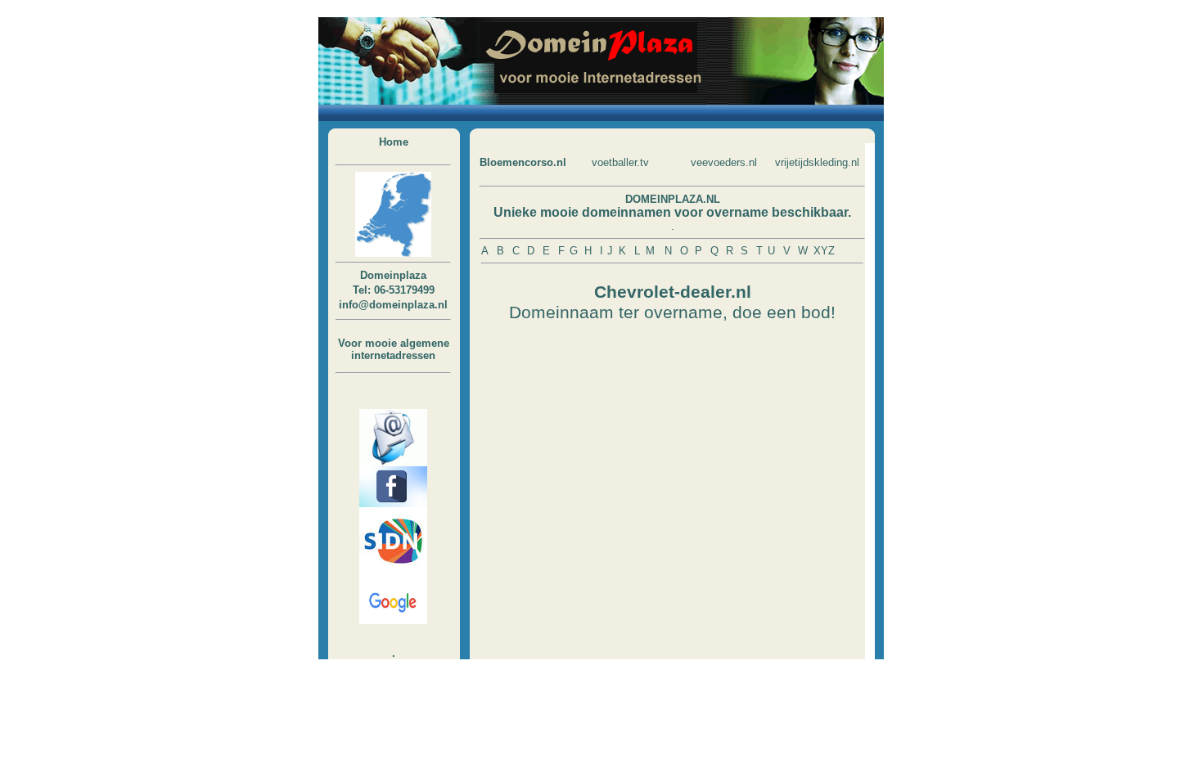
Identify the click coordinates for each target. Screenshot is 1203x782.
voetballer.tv (620, 162)
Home (393, 142)
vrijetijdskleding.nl (817, 162)
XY (820, 251)
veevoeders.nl (724, 162)
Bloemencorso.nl (523, 162)
